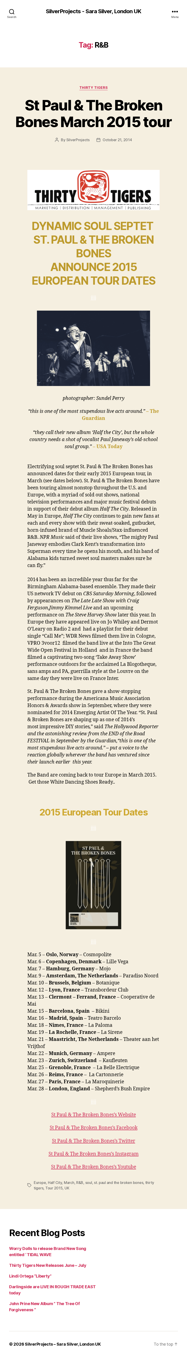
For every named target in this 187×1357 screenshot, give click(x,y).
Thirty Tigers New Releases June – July (47, 1265)
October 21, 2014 (117, 140)
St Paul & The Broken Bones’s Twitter (93, 1141)
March (69, 1182)
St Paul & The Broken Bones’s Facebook (94, 1128)
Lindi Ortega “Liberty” (30, 1276)
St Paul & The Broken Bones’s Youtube (93, 1167)
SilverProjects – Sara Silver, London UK (63, 1344)
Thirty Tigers (93, 88)
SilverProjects (78, 140)
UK (67, 1188)
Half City (55, 1182)
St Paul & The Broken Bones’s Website (93, 1115)
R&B (79, 1182)
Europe (40, 1182)
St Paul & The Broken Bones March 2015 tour (93, 113)
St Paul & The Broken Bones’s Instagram (94, 1154)
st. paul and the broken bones (118, 1182)
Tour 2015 (54, 1188)
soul (88, 1182)
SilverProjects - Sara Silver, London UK (93, 11)
